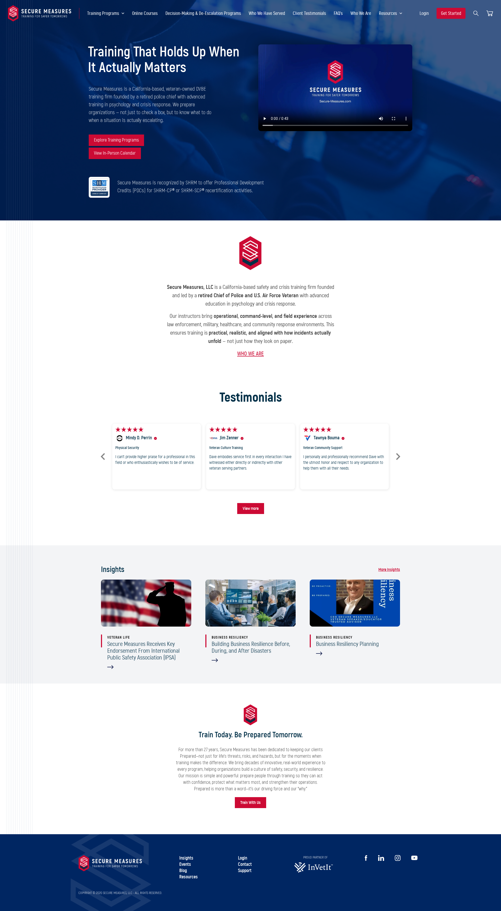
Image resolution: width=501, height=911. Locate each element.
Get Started (451, 13)
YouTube (414, 858)
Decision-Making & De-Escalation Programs (203, 13)
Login (424, 13)
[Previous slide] (102, 456)
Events (185, 864)
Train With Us (250, 803)
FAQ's (338, 13)
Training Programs (103, 13)
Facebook (366, 858)
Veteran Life (118, 637)
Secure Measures (39, 13)
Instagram (398, 858)
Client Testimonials (309, 13)
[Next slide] (398, 456)
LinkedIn (381, 858)
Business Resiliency (230, 637)
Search (476, 13)
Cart (489, 13)
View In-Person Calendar (115, 153)
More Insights (389, 570)
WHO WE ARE (250, 353)
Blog (183, 870)
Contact (245, 864)
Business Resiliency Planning (347, 644)
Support (245, 870)
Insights (186, 858)
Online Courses (145, 13)
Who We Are (360, 13)
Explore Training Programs (116, 140)
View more (251, 508)
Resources (388, 13)
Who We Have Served (267, 13)
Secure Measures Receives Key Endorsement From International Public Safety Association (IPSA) (143, 651)
